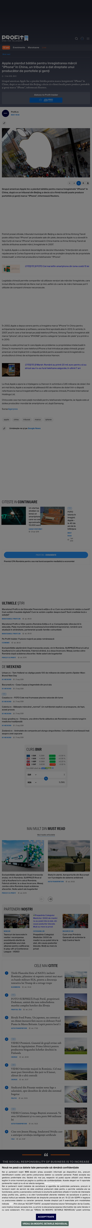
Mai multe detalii (52, 1183)
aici (11, 1204)
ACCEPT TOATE (46, 1217)
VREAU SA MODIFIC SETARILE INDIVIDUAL (45, 1224)
